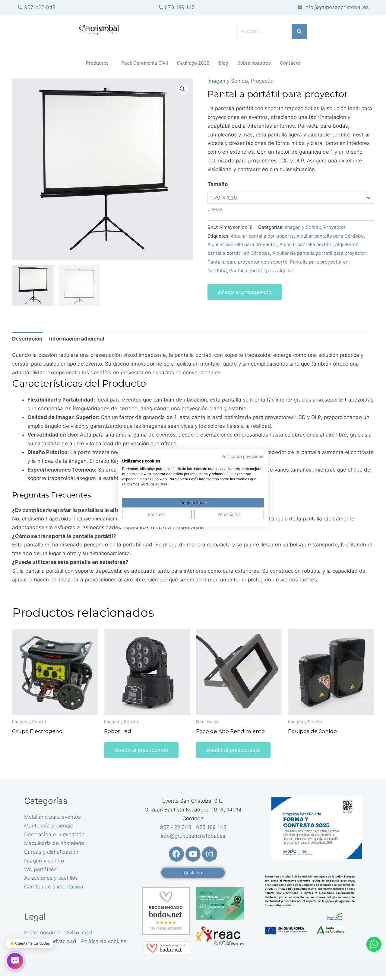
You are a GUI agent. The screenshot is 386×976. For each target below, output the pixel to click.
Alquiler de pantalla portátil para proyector (319, 253)
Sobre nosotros (254, 63)
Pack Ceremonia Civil (144, 63)
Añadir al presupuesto (244, 292)
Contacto (290, 63)
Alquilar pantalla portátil (306, 244)
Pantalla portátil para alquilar (261, 271)
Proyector (262, 81)
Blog (223, 63)
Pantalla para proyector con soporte (247, 262)
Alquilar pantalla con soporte (262, 236)
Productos (97, 63)
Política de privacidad (242, 456)
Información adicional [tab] (76, 339)
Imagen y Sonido (227, 81)
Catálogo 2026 (193, 63)
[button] (182, 89)
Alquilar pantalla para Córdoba (330, 236)
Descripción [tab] (27, 339)
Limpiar (214, 209)
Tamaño (217, 184)
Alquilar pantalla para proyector (242, 244)
